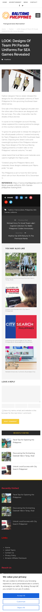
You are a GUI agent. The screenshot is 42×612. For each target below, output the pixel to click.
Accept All (21, 596)
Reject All (21, 608)
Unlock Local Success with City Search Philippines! (17, 310)
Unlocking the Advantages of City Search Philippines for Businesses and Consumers (18, 341)
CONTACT (33, 2)
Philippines (29, 210)
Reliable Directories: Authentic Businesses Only (20, 372)
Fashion (11, 29)
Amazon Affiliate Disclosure (16, 558)
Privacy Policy (10, 555)
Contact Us (9, 553)
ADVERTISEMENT (15, 2)
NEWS (26, 2)
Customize (21, 602)
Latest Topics (10, 550)
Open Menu (38, 15)
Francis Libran (19, 210)
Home (4, 29)
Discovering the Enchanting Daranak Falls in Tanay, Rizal (19, 279)
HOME (5, 2)
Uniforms (13, 212)
